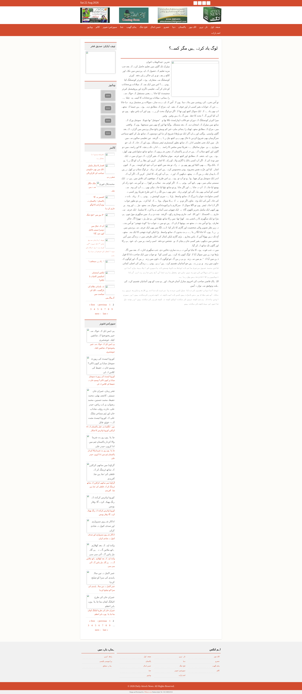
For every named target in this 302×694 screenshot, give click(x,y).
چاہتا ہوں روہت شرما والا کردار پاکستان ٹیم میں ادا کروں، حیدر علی (101, 454)
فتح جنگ (143, 27)
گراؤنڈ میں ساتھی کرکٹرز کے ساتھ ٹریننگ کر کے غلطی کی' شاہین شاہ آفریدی (101, 487)
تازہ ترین (203, 27)
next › (98, 313)
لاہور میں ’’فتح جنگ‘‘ (95, 215)
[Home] (212, 14)
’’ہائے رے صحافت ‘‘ (96, 261)
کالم (98, 27)
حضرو (166, 27)
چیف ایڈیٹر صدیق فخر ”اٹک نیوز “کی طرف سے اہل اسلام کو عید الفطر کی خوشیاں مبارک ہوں (100, 247)
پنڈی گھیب (131, 27)
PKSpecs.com (148, 692)
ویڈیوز (90, 27)
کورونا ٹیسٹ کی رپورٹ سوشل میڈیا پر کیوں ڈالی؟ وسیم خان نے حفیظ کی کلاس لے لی (101, 380)
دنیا (173, 27)
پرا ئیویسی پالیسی (105, 661)
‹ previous (102, 304)
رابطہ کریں (108, 656)
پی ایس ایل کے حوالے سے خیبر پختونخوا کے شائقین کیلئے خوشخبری (102, 348)
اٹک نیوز (192, 27)
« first (92, 304)
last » (105, 313)
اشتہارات (215, 33)
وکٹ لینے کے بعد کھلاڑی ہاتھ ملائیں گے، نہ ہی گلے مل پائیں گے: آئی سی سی (100, 562)
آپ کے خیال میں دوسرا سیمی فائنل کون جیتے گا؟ (96, 230)
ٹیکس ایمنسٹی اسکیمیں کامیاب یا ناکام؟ (96, 276)
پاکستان (182, 27)
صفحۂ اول (215, 27)
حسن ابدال (155, 27)
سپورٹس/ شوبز (110, 27)
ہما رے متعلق (107, 666)
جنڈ (121, 27)
